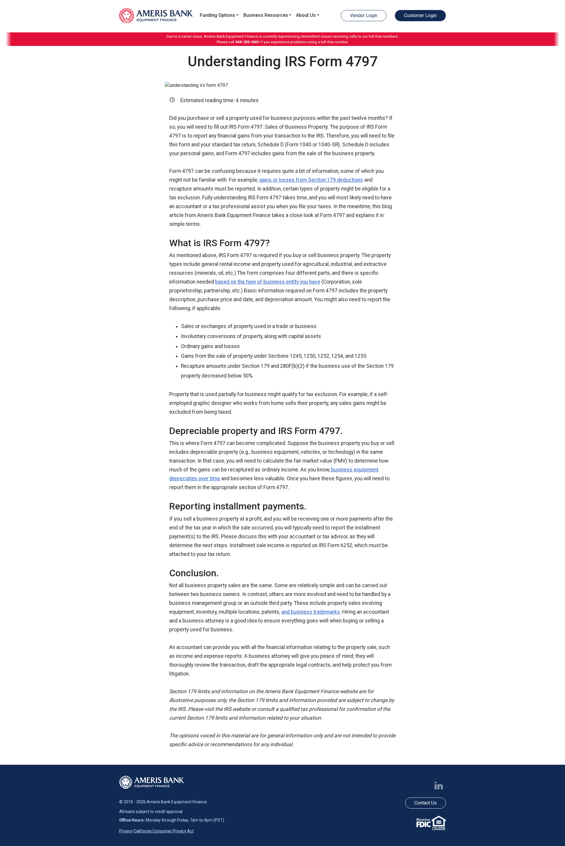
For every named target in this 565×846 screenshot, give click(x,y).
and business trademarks (310, 612)
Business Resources (265, 15)
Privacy (126, 831)
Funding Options (217, 15)
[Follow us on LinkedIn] (440, 785)
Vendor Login (363, 15)
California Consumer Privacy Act (164, 831)
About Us (306, 15)
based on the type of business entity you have (267, 282)
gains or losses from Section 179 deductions (311, 180)
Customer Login (420, 15)
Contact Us (425, 803)
